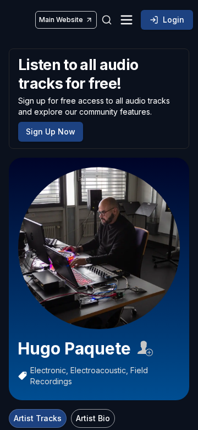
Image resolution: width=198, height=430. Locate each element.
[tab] (38, 418)
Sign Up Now (50, 131)
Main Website (61, 19)
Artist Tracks (38, 418)
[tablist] (62, 418)
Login (173, 19)
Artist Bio (93, 418)
